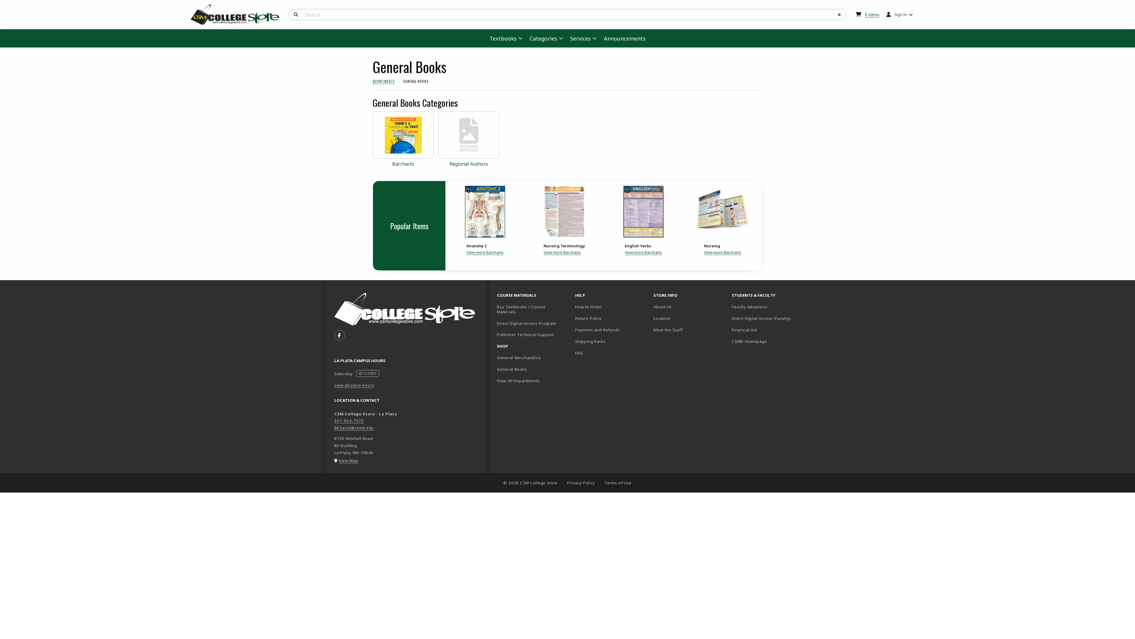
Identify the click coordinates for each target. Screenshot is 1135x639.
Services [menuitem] (580, 38)
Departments (384, 81)
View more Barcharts (485, 252)
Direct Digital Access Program (526, 323)
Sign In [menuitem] (900, 14)
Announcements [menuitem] (625, 38)
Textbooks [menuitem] (503, 38)
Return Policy (588, 318)
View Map (348, 460)
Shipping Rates (590, 341)
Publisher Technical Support (525, 334)
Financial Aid (744, 330)
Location (662, 318)
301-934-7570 (349, 420)
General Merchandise (519, 357)
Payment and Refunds (597, 330)
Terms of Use (618, 482)
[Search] (296, 15)
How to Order (588, 306)
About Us (663, 306)
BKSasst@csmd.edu (354, 427)
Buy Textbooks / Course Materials (521, 309)
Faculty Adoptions (750, 306)
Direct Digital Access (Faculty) (761, 318)
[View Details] (485, 212)
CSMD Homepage (768, 341)
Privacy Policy (581, 482)
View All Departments (518, 380)
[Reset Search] (839, 15)
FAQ (579, 353)
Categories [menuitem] (543, 38)
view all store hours (354, 385)
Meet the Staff (668, 330)
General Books (512, 369)
